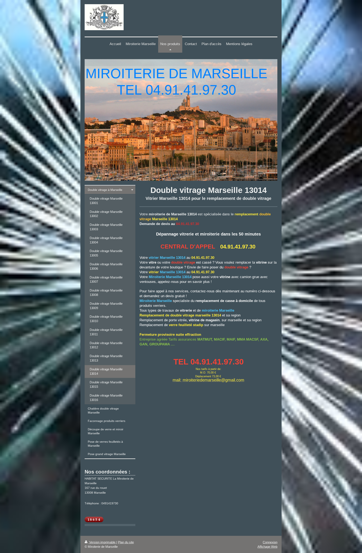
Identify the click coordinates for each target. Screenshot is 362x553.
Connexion (270, 542)
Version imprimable (102, 542)
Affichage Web (267, 546)
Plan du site (126, 542)
